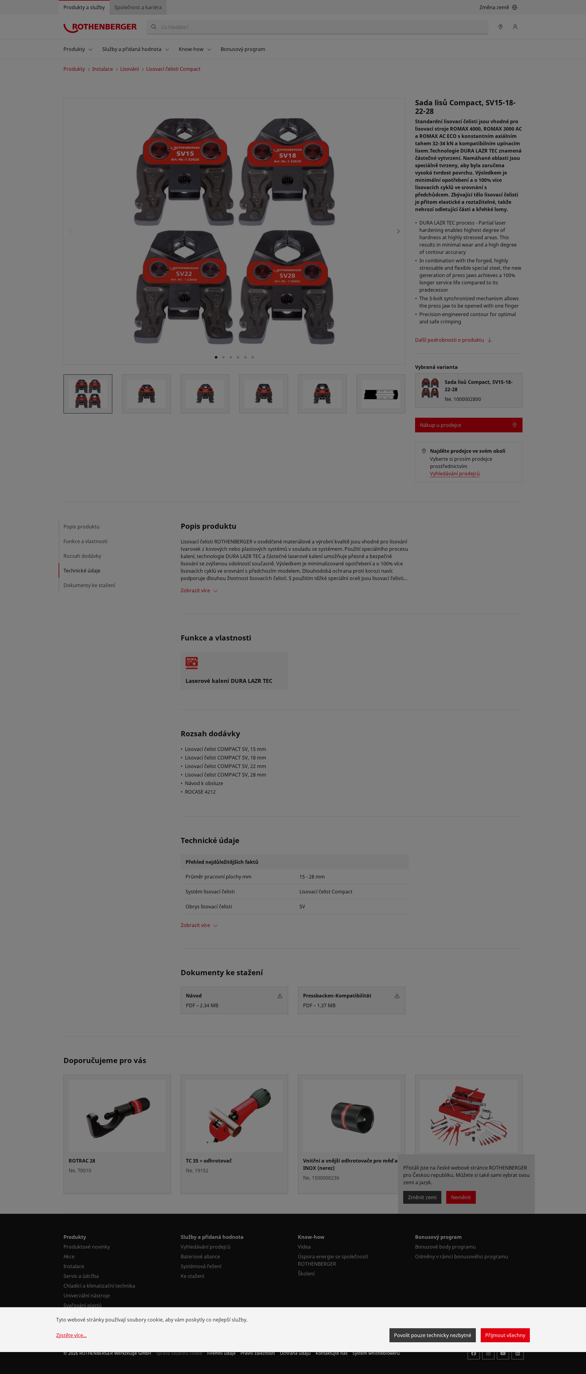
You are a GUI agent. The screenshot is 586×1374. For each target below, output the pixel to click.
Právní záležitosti (258, 1353)
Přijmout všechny (505, 1335)
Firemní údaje (221, 1353)
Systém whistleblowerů (376, 1353)
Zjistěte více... (71, 1335)
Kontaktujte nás (332, 1353)
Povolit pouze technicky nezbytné (432, 1335)
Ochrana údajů (295, 1353)
